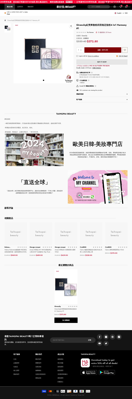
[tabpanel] (43, 53)
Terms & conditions (93, 56)
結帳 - (103, 50)
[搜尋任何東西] (89, 7)
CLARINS (83, 247)
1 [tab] (43, 80)
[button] (7, 28)
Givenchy (84, 36)
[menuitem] (9, 7)
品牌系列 (20, 7)
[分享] (71, 26)
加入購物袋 (66, 320)
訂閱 (89, 340)
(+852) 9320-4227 (17, 12)
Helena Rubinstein (8, 248)
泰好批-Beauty (56, 395)
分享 (71, 26)
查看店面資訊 (96, 68)
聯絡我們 (30, 7)
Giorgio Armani (35, 247)
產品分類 (10, 7)
